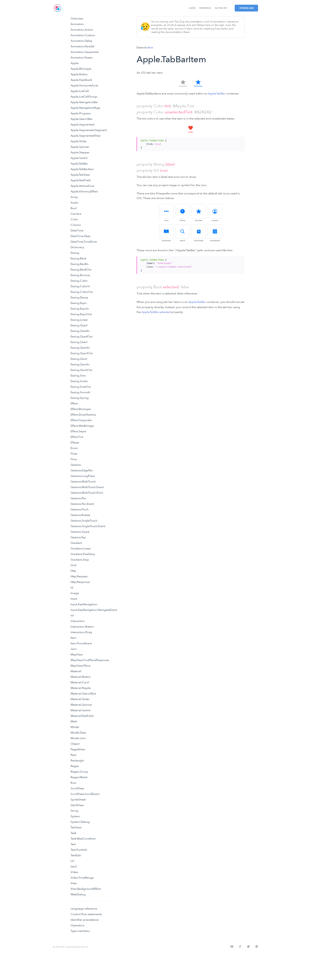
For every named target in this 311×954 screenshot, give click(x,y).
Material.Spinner (81, 705)
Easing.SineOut (81, 387)
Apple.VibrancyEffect (84, 191)
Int (72, 615)
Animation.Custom (83, 35)
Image (75, 593)
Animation (77, 24)
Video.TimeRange (82, 878)
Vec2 (74, 867)
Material (76, 671)
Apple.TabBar (79, 164)
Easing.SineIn (79, 381)
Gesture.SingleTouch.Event (88, 526)
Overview (77, 19)
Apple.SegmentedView (86, 136)
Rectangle (77, 761)
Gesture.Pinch (80, 509)
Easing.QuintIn (80, 364)
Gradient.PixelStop (83, 554)
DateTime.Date (80, 236)
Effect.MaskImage (82, 426)
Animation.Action (82, 30)
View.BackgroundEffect (86, 889)
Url (72, 861)
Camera (76, 214)
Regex (75, 766)
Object (75, 744)
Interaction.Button (82, 627)
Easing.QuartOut (82, 353)
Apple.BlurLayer (81, 69)
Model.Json (78, 738)
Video (74, 872)
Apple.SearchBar (82, 119)
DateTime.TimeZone (84, 242)
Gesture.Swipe (80, 532)
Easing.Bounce (80, 275)
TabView (76, 827)
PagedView (78, 749)
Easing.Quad (79, 325)
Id (72, 588)
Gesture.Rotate (80, 515)
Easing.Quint (79, 359)
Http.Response (80, 582)
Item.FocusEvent (81, 643)
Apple (74, 63)
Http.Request (79, 576)
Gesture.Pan (78, 498)
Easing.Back (78, 258)
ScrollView (77, 788)
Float (74, 454)
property (144, 106)
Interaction (78, 621)
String (74, 811)
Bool (74, 208)
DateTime (77, 231)
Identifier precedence (85, 920)
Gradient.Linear (81, 549)
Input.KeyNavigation (84, 604)
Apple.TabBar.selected (155, 312)
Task (73, 833)
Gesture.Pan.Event (82, 504)
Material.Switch (81, 710)
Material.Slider (80, 699)
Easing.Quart (79, 342)
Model (75, 727)
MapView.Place (80, 666)
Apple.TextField (81, 180)
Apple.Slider (79, 141)
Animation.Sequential (85, 52)
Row (73, 783)
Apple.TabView (80, 175)
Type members (80, 931)
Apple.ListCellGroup (84, 97)
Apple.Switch (79, 158)
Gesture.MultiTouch (83, 482)
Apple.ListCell (80, 91)
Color (74, 219)
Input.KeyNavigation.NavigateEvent (94, 610)
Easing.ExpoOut (81, 314)
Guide (192, 8)
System (75, 816)
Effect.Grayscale (81, 420)
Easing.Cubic (79, 281)
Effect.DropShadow (83, 415)
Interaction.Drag (81, 632)
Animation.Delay (81, 41)
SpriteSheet (78, 800)
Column (76, 225)
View (74, 883)
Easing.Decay (79, 297)
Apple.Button (79, 74)
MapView (77, 655)
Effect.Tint (77, 437)
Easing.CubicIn (80, 286)
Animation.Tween (82, 58)
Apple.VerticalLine (82, 186)
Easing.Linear (79, 320)
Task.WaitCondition (83, 839)
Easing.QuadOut (81, 337)
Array (74, 197)
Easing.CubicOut (82, 292)
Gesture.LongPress (83, 476)
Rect (73, 755)
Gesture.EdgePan (82, 470)
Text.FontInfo (79, 850)
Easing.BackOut (81, 270)
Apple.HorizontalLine (84, 85)
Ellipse (75, 443)
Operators (77, 925)
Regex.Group (79, 772)
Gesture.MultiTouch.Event (87, 487)
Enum (74, 448)
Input (74, 599)
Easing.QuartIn (80, 348)
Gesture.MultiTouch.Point (87, 493)
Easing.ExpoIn (80, 309)
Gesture (76, 465)
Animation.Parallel (82, 46)
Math (74, 721)
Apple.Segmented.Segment (89, 130)
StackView (77, 805)
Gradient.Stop (80, 560)
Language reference (84, 909)
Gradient (76, 543)
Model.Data (78, 733)
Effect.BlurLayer (81, 409)
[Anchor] (135, 106)
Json (74, 649)
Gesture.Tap (78, 537)
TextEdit (76, 855)
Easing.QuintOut (81, 370)
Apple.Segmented (82, 125)
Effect (74, 403)
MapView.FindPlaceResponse (90, 660)
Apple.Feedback (81, 80)
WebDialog (78, 894)
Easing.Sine (78, 376)
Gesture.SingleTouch (84, 521)
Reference (205, 8)
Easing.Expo (79, 303)
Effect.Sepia (78, 431)
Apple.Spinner (80, 147)
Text (73, 844)
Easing (75, 253)
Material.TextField (82, 716)
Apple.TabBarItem (82, 169)
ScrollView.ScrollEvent (85, 794)
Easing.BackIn (80, 264)
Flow (74, 459)
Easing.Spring (80, 398)
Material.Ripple (81, 688)
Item (73, 638)
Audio (74, 203)
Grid (73, 565)
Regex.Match (79, 777)
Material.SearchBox (83, 694)
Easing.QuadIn (80, 331)
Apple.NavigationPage (85, 108)
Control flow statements (86, 914)
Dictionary (77, 247)
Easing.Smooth (80, 392)
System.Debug (80, 822)
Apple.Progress (81, 113)
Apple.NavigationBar (84, 102)
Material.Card (80, 682)
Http (73, 571)
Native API (221, 8)
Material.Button (81, 677)
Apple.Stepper (80, 152)
